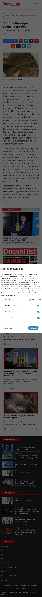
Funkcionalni (10, 306)
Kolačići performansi (13, 312)
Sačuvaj (33, 328)
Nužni (7, 300)
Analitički (9, 318)
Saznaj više (7, 328)
